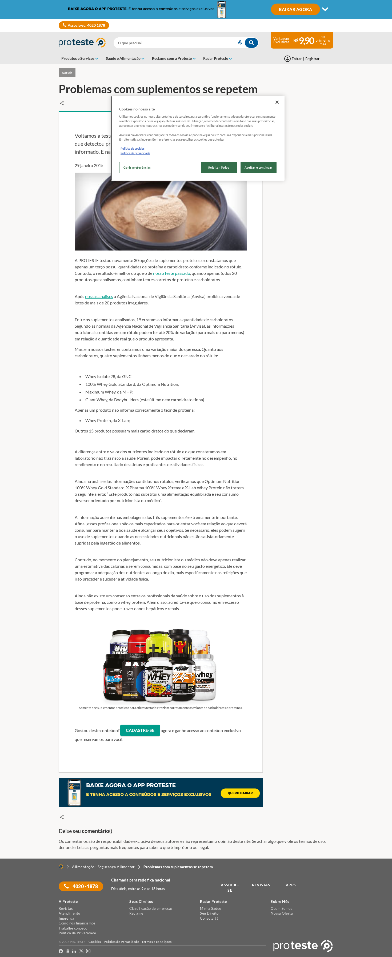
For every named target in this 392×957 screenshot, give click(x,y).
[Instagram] (88, 951)
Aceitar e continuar (259, 167)
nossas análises (99, 296)
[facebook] (61, 951)
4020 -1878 (85, 886)
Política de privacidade (135, 153)
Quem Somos (281, 908)
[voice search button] (238, 43)
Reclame (136, 913)
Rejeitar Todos (218, 167)
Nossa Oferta (282, 913)
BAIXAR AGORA (295, 8)
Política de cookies (133, 148)
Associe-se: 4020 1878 (86, 25)
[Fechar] (277, 102)
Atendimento (69, 913)
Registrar (312, 59)
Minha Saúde (210, 908)
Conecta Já (209, 918)
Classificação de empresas (151, 908)
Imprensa (66, 918)
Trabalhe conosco (73, 928)
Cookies (95, 942)
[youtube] (68, 951)
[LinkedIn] (74, 951)
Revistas (66, 908)
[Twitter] (81, 951)
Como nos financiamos (77, 923)
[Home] (61, 866)
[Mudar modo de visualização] (196, 9)
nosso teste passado (171, 273)
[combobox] (186, 42)
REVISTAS (261, 885)
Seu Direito (209, 913)
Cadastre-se (140, 730)
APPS (291, 885)
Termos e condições (156, 942)
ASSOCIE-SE (230, 887)
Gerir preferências (137, 167)
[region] (198, 138)
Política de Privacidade (77, 933)
